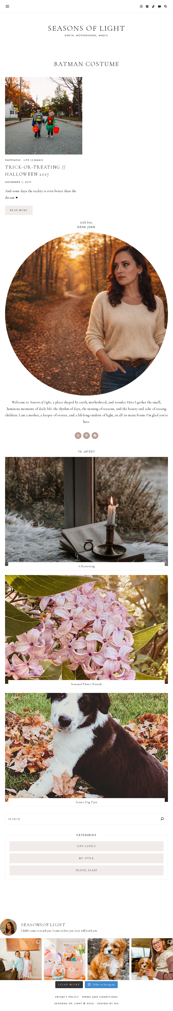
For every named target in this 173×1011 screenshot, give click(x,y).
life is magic (33, 160)
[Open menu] (7, 6)
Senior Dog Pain (86, 802)
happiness (13, 160)
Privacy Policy (67, 997)
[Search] (162, 818)
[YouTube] (159, 6)
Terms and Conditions (100, 997)
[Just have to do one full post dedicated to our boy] (108, 959)
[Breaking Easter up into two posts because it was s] (65, 959)
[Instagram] (141, 6)
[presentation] (43, 115)
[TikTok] (153, 6)
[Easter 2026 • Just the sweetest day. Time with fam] (21, 959)
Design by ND (107, 1003)
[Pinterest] (147, 6)
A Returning (86, 566)
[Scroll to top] (166, 999)
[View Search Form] (165, 6)
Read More (21, 211)
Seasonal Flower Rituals (86, 684)
